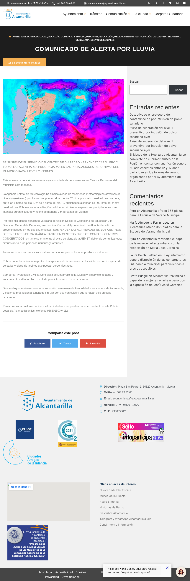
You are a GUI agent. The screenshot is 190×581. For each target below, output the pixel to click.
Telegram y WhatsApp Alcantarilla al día (125, 519)
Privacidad (52, 577)
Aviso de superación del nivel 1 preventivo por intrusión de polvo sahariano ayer (153, 132)
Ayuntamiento (73, 14)
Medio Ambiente (124, 36)
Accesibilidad (64, 572)
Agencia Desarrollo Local (29, 36)
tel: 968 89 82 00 (66, 3)
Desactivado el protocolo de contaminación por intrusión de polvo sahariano (156, 119)
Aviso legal (45, 572)
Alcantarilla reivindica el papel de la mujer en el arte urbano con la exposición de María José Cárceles (156, 243)
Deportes (92, 36)
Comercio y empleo (73, 36)
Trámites (95, 14)
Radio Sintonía (109, 501)
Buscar (134, 81)
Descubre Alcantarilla (114, 513)
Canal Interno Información (117, 524)
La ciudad (141, 14)
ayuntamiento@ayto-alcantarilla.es (106, 3)
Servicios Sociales (102, 40)
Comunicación (116, 14)
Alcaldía (54, 36)
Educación (106, 36)
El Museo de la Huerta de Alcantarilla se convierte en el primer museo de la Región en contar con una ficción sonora (158, 159)
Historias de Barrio (112, 507)
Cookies (81, 572)
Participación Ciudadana (151, 36)
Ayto (133, 211)
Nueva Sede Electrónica (115, 490)
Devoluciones (71, 577)
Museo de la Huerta (112, 496)
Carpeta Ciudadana (169, 14)
